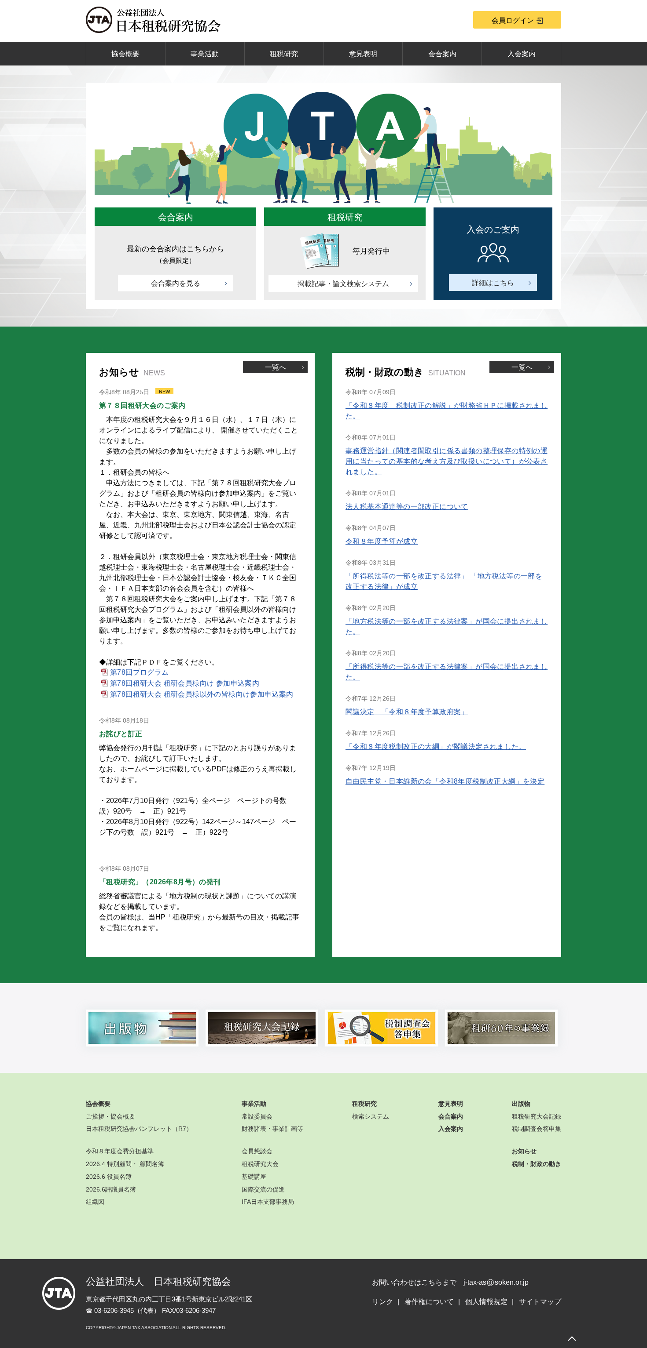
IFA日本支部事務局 (268, 1201)
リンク (382, 1301)
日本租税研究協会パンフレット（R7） (139, 1128)
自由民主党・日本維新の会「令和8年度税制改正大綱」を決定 (445, 781)
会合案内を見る (175, 283)
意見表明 (363, 54)
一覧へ (275, 367)
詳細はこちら (493, 283)
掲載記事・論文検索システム (343, 283)
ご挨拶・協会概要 (110, 1116)
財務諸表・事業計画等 (272, 1128)
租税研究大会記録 (536, 1116)
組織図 (95, 1201)
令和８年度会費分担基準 (120, 1151)
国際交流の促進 (263, 1189)
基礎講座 (254, 1176)
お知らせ (524, 1151)
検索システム (370, 1116)
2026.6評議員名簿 (111, 1189)
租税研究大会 (260, 1163)
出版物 (521, 1103)
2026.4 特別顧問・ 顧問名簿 (125, 1163)
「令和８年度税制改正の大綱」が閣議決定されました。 (436, 746)
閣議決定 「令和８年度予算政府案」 (407, 712)
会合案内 (442, 54)
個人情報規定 (486, 1301)
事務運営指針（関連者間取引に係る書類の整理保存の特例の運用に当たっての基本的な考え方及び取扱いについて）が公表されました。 (447, 461)
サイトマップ (540, 1301)
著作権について (429, 1301)
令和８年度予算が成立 (382, 541)
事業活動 (205, 54)
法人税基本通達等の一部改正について (407, 506)
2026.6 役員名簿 (109, 1176)
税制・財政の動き (536, 1163)
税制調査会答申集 (536, 1128)
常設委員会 (257, 1116)
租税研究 (284, 54)
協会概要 (125, 54)
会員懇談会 (257, 1151)
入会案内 (521, 54)
